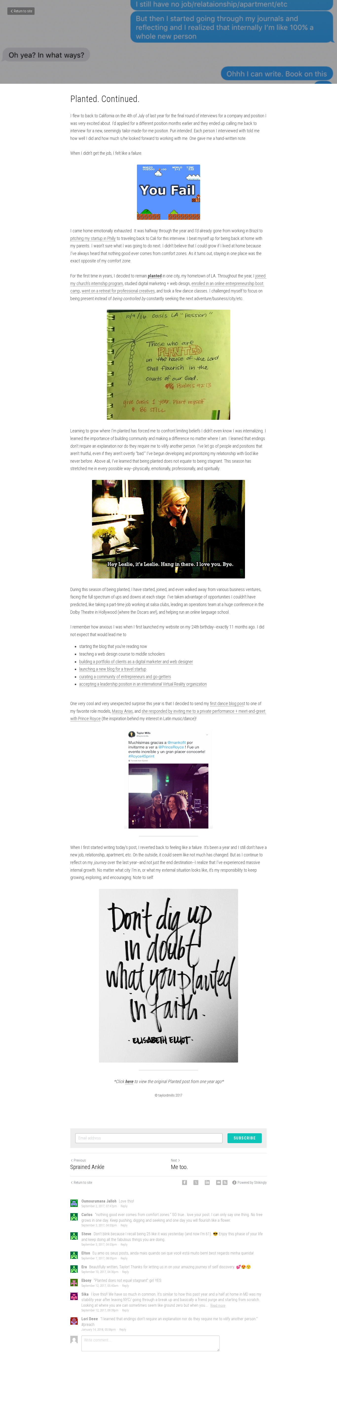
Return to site (23, 11)
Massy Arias (122, 711)
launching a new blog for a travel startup (112, 669)
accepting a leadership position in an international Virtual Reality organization (143, 684)
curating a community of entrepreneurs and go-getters (125, 676)
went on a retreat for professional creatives (118, 290)
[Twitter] (195, 1182)
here (129, 1081)
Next (174, 1160)
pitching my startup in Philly (93, 238)
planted (155, 275)
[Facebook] (184, 1182)
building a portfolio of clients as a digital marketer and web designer (136, 661)
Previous (80, 1160)
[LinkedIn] (207, 1182)
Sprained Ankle (87, 1167)
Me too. (179, 1167)
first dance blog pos (227, 703)
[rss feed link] (225, 1182)
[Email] (218, 1182)
